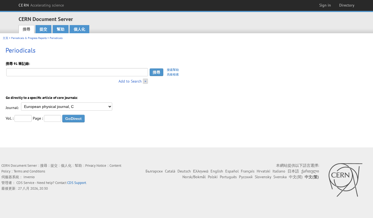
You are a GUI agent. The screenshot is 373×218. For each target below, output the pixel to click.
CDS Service (25, 182)
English (217, 171)
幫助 (60, 29)
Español (232, 171)
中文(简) (296, 176)
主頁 (5, 38)
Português (228, 176)
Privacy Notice (95, 165)
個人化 (79, 29)
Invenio (29, 177)
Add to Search (130, 81)
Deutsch (184, 171)
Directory (346, 5)
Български (154, 171)
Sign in (325, 5)
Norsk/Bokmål (194, 176)
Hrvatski (263, 171)
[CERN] (345, 180)
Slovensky (263, 176)
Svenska (280, 176)
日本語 (293, 171)
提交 (43, 29)
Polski (213, 176)
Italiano (279, 171)
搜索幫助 (173, 70)
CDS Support (76, 182)
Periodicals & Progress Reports (29, 38)
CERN (41, 5)
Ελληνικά (200, 171)
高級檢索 (173, 74)
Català (170, 171)
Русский (246, 176)
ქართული (310, 171)
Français (247, 171)
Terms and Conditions (29, 171)
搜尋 (26, 29)
